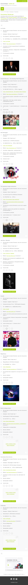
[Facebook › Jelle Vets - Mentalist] (7, 270)
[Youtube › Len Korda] (12, 58)
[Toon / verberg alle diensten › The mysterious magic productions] (15, 209)
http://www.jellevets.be (11, 255)
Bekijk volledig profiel (9, 74)
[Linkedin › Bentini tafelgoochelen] (9, 437)
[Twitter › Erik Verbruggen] (4, 164)
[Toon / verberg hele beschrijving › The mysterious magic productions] (15, 206)
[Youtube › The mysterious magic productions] (12, 220)
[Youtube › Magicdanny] (12, 383)
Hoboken (9, 511)
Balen (9, 359)
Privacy (16, 582)
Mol (8, 138)
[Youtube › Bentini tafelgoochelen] (12, 437)
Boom (9, 192)
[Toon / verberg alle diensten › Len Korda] (15, 50)
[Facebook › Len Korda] (7, 58)
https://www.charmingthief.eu (12, 94)
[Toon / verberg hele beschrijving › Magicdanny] (15, 372)
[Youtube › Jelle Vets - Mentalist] (12, 270)
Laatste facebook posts (15, 106)
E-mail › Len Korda (6, 41)
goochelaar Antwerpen (13, 17)
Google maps (15, 34)
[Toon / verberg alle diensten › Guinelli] (15, 318)
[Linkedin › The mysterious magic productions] (9, 220)
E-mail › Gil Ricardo (6, 518)
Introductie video (6, 158)
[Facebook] (14, 579)
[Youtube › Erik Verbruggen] (12, 164)
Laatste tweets (6, 106)
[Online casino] (14, 557)
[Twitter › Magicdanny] (4, 383)
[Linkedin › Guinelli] (9, 329)
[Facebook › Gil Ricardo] (7, 533)
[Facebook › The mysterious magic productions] (7, 220)
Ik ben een (22, 1)
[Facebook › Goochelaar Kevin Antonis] (7, 486)
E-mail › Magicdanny (7, 366)
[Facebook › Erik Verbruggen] (7, 164)
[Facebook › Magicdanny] (7, 383)
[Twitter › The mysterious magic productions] (4, 220)
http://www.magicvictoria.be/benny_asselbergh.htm (16, 423)
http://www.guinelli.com (11, 311)
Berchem (9, 34)
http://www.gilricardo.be (11, 521)
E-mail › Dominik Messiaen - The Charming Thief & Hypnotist (14, 91)
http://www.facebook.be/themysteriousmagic (15, 201)
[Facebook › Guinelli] (7, 329)
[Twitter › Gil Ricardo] (4, 533)
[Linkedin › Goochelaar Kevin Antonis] (9, 486)
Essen (9, 84)
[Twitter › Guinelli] (4, 329)
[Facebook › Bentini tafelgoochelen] (7, 437)
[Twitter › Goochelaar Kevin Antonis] (4, 486)
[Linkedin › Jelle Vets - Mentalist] (9, 270)
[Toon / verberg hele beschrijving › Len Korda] (15, 47)
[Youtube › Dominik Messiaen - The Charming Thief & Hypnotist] (12, 112)
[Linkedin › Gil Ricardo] (9, 533)
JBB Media (13, 582)
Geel (9, 413)
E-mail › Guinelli (6, 309)
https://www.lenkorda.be (11, 43)
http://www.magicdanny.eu (11, 369)
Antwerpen (5, 34)
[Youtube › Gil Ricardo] (12, 533)
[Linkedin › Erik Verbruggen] (9, 164)
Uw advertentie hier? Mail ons (14, 570)
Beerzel (9, 246)
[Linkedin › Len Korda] (9, 58)
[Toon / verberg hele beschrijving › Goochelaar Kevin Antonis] (15, 475)
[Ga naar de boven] (26, 74)
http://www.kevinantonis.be (12, 472)
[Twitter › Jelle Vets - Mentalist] (4, 270)
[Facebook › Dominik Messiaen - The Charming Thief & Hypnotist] (7, 112)
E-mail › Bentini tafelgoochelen (8, 421)
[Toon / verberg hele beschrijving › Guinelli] (15, 314)
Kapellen (9, 301)
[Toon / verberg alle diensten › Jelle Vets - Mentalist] (15, 262)
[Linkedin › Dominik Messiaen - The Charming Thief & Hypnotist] (9, 112)
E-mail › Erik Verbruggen (7, 145)
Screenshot (19, 43)
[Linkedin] (16, 579)
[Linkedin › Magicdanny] (9, 383)
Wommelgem (10, 462)
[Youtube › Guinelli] (12, 329)
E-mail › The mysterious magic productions (11, 199)
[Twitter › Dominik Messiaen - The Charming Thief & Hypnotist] (4, 112)
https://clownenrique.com (11, 148)
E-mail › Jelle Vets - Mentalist (8, 253)
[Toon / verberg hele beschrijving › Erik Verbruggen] (15, 150)
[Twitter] (11, 579)
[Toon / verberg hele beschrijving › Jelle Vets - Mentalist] (15, 259)
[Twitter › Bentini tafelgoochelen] (4, 437)
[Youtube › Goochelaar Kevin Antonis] (12, 486)
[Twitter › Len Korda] (4, 58)
